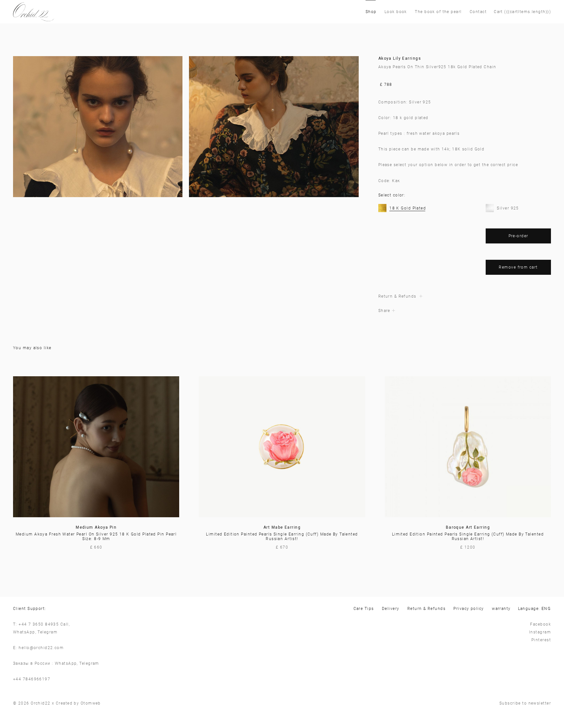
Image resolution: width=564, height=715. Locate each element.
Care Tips (363, 608)
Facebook (540, 624)
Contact (478, 12)
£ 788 (386, 84)
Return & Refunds (426, 608)
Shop (371, 12)
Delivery (391, 608)
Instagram (540, 632)
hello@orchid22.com (41, 647)
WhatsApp (24, 632)
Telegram (47, 632)
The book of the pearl (438, 12)
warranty (501, 608)
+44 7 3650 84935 (39, 624)
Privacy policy (468, 608)
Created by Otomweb (78, 703)
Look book (395, 12)
